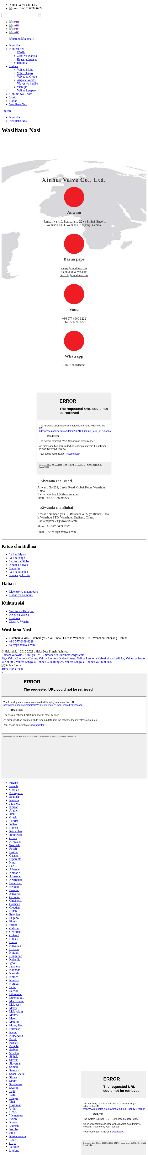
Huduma (22, 62)
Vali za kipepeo (26, 90)
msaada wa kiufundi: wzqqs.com (64, 655)
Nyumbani (15, 45)
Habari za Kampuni (21, 595)
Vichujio (22, 87)
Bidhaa (13, 66)
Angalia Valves (26, 80)
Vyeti (12, 97)
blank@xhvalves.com (74, 271)
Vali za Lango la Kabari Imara (57, 658)
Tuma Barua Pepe (12, 668)
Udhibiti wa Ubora (20, 93)
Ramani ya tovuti (12, 655)
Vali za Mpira (25, 69)
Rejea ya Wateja (27, 59)
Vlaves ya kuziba (27, 83)
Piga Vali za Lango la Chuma (19, 658)
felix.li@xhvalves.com (74, 275)
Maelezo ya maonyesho (23, 591)
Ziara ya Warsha (27, 55)
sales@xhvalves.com (74, 268)
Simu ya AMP (33, 655)
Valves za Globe (27, 76)
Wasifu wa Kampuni (21, 611)
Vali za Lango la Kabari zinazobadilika (100, 658)
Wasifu (21, 52)
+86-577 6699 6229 (21, 641)
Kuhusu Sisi (16, 48)
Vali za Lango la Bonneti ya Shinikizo (88, 661)
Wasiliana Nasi (18, 104)
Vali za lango (25, 73)
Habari (13, 100)
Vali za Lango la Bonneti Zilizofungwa (39, 661)
